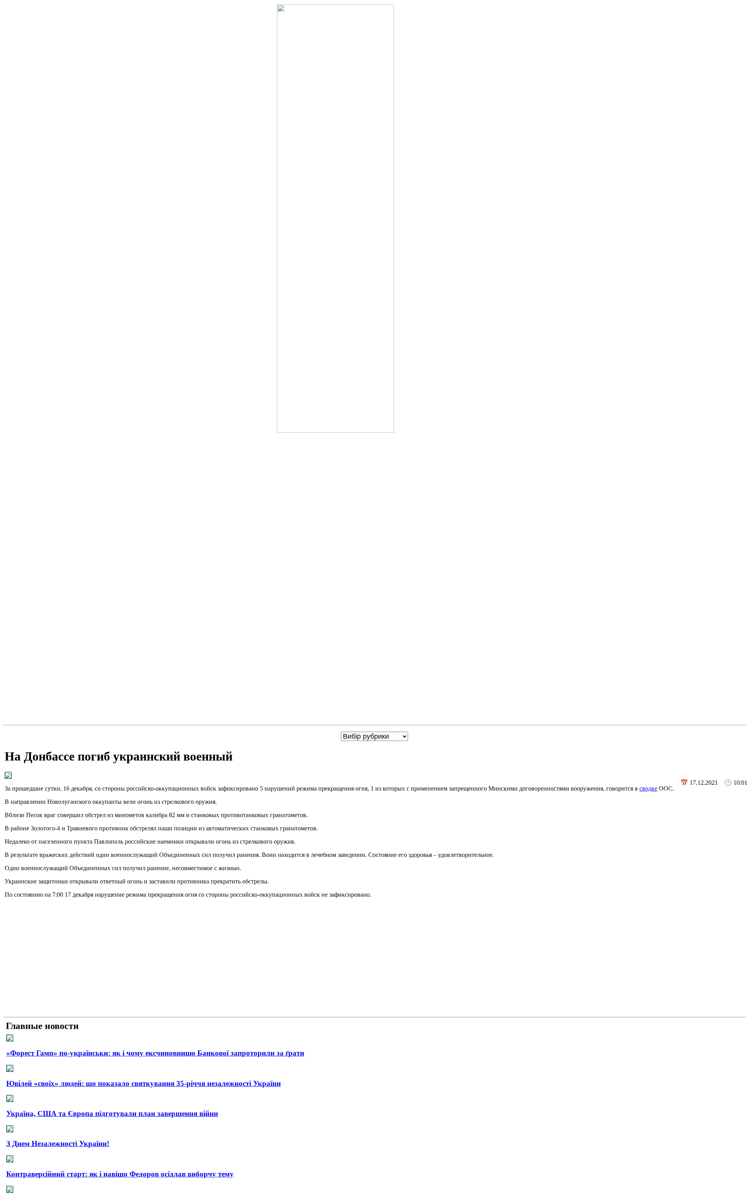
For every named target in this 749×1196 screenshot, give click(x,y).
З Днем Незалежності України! (57, 1143)
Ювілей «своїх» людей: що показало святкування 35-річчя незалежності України (143, 1083)
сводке (648, 788)
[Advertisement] (374, 959)
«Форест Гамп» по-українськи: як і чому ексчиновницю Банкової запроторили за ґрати (155, 1053)
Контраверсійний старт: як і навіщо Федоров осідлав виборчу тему (120, 1174)
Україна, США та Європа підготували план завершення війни (112, 1113)
